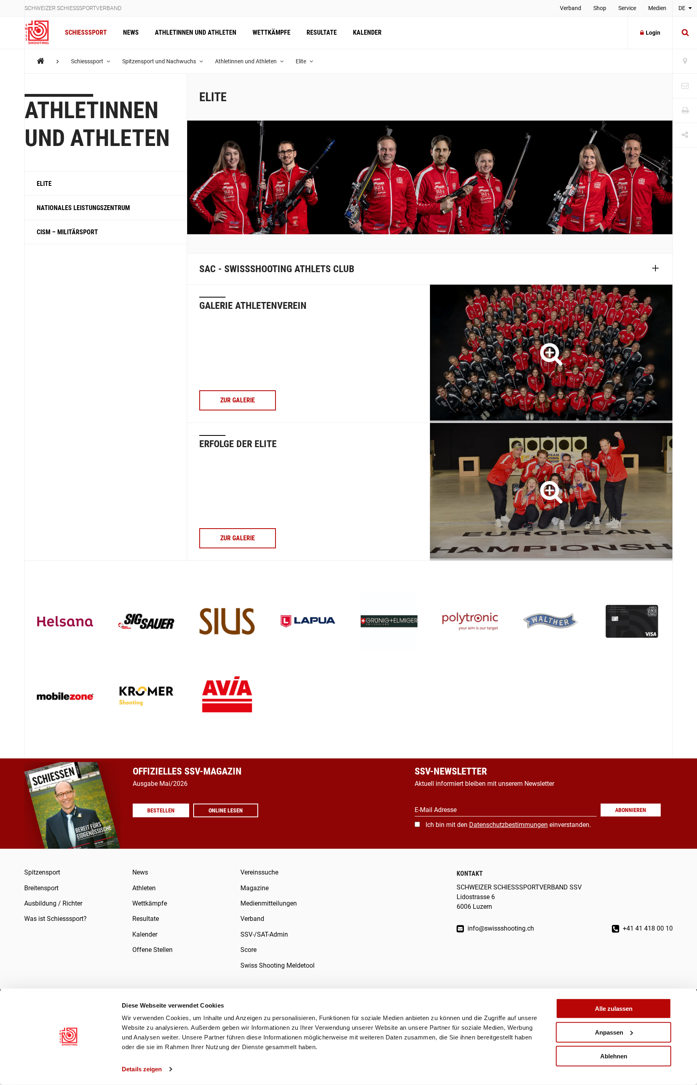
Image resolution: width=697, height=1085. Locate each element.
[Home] (40, 61)
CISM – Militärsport (67, 232)
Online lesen (226, 810)
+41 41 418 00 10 (647, 928)
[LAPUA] (307, 622)
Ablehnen (613, 1055)
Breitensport (41, 888)
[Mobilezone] (65, 697)
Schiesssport (86, 32)
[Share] (685, 135)
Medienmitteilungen (268, 903)
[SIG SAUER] (146, 622)
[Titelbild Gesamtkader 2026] (551, 353)
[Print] (685, 110)
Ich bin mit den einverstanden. (508, 825)
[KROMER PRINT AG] (146, 697)
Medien (657, 8)
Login (653, 32)
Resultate (322, 32)
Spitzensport (42, 872)
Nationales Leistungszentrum (83, 208)
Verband (570, 8)
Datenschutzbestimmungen (508, 825)
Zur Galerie (237, 400)
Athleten (144, 888)
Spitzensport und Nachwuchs (159, 61)
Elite (301, 61)
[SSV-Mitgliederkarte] (631, 622)
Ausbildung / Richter (53, 903)
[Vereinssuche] (685, 61)
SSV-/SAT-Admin (264, 934)
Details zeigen (142, 1069)
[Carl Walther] (551, 622)
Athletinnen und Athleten (195, 32)
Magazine (254, 888)
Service (627, 8)
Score (248, 950)
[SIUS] (227, 622)
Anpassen (609, 1032)
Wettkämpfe (271, 32)
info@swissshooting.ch (500, 928)
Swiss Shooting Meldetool (277, 965)
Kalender (367, 32)
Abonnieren (630, 810)
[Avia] (227, 697)
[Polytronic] (470, 622)
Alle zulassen (613, 1008)
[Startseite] (41, 33)
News (131, 32)
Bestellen (161, 810)
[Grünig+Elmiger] (389, 622)
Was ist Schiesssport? (55, 919)
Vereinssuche (259, 872)
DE (682, 8)
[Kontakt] (685, 86)
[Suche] (685, 33)
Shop (599, 8)
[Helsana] (65, 622)
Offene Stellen (152, 950)
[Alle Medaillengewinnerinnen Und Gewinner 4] (551, 491)
